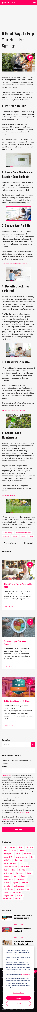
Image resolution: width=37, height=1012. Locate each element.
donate (15, 876)
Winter (18, 853)
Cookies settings (18, 993)
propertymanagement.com (14, 711)
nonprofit (6, 882)
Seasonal (22, 850)
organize (15, 882)
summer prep (7, 532)
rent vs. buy (6, 886)
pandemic (25, 882)
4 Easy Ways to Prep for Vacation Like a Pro (18, 585)
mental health (21, 879)
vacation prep (7, 899)
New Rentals (19, 873)
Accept (18, 998)
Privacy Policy (25, 974)
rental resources (19, 886)
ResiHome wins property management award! (23, 916)
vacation (19, 895)
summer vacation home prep (12, 892)
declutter (6, 876)
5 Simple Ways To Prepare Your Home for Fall (23, 942)
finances (23, 876)
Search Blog (6, 740)
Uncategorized (7, 853)
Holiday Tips (7, 860)
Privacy (11, 1009)
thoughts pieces (8, 895)
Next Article (29, 543)
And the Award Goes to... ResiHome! (17, 701)
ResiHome (30, 847)
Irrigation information (9, 495)
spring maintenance (23, 889)
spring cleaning (8, 889)
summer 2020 (7, 857)
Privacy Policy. (24, 812)
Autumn (13, 870)
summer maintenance (23, 532)
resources (23, 863)
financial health (8, 879)
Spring (29, 873)
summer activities (21, 857)
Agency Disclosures (20, 1009)
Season (23, 536)
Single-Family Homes (9, 863)
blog (31, 536)
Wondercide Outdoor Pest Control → (13, 410)
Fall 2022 (22, 870)
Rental (15, 536)
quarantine (27, 853)
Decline (18, 1003)
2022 (5, 870)
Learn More (8, 606)
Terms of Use (4, 1009)
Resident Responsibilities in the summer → (15, 264)
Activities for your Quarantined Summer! (15, 643)
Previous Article (10, 543)
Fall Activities (7, 873)
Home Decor (18, 860)
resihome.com (6, 775)
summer (6, 536)
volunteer (18, 899)
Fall (32, 857)
